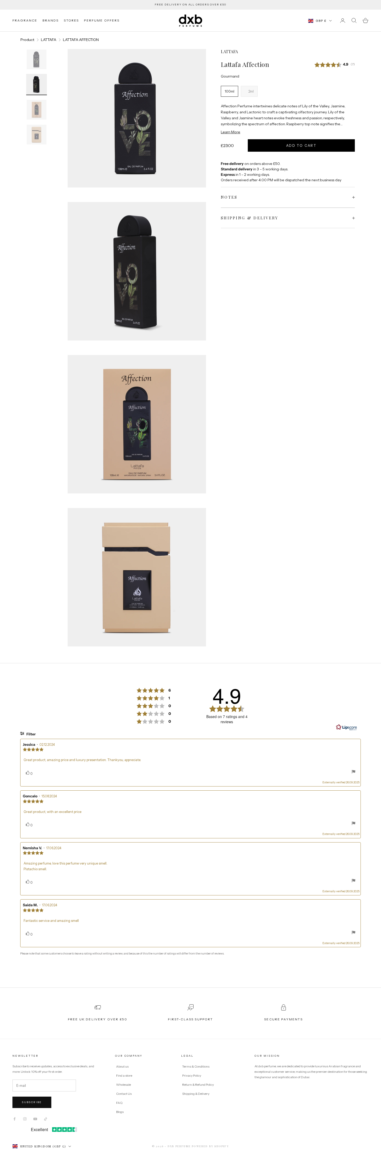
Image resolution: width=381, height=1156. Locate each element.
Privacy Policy (192, 1075)
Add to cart (301, 145)
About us (122, 1066)
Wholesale (123, 1085)
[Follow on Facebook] (14, 1119)
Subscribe (32, 1102)
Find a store (124, 1075)
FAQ (119, 1103)
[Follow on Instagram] (25, 1119)
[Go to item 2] (36, 84)
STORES (71, 20)
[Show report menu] (353, 772)
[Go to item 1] (36, 59)
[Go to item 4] (36, 134)
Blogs (120, 1112)
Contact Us (124, 1094)
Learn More (230, 132)
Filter (31, 734)
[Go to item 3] (36, 109)
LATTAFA (48, 39)
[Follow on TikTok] (46, 1119)
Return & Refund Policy (198, 1085)
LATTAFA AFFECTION (81, 39)
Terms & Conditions (196, 1066)
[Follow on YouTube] (35, 1119)
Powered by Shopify (210, 1146)
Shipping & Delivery (195, 1094)
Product (27, 39)
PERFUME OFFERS (101, 20)
